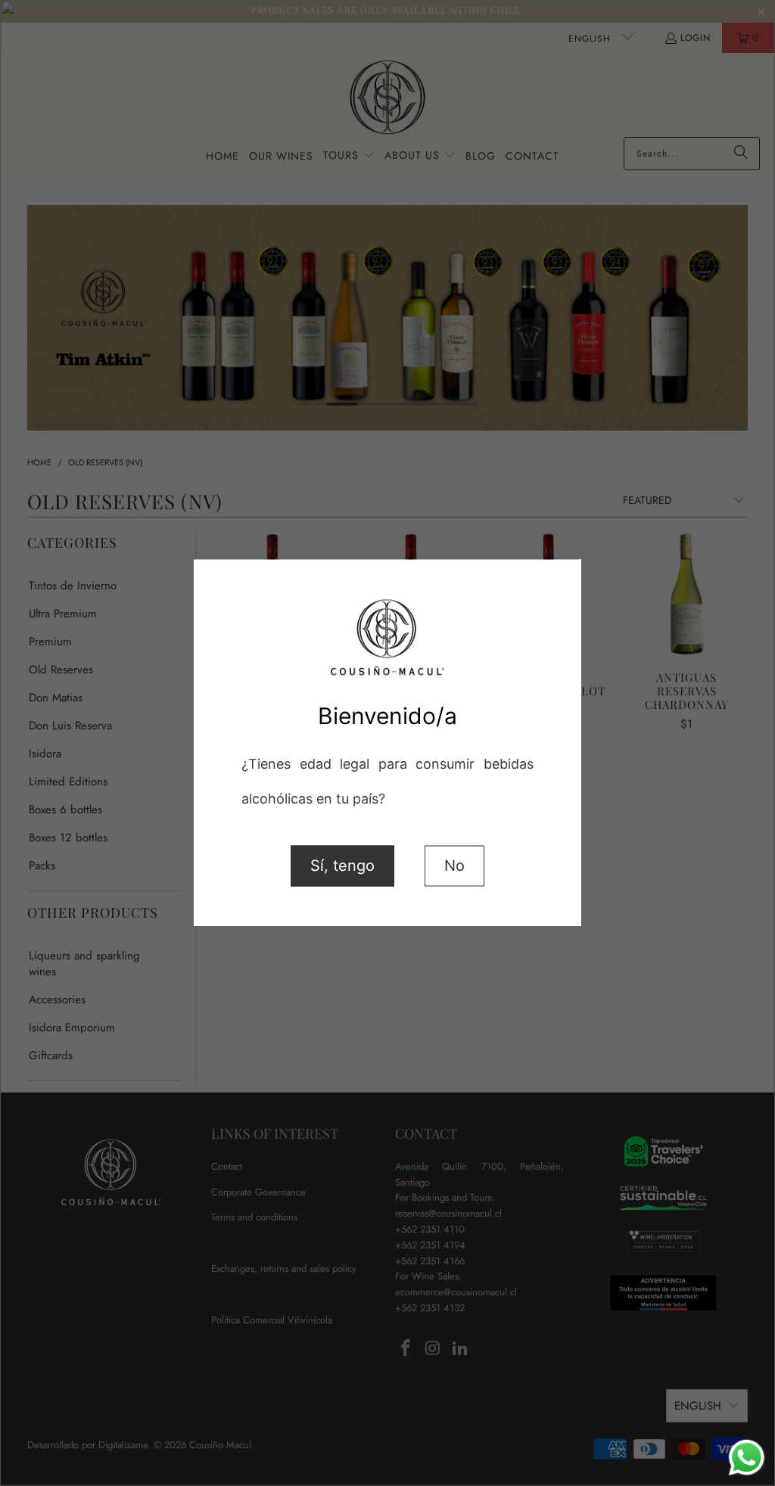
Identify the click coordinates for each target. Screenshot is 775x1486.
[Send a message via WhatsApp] (746, 1457)
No (454, 866)
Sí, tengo (342, 866)
